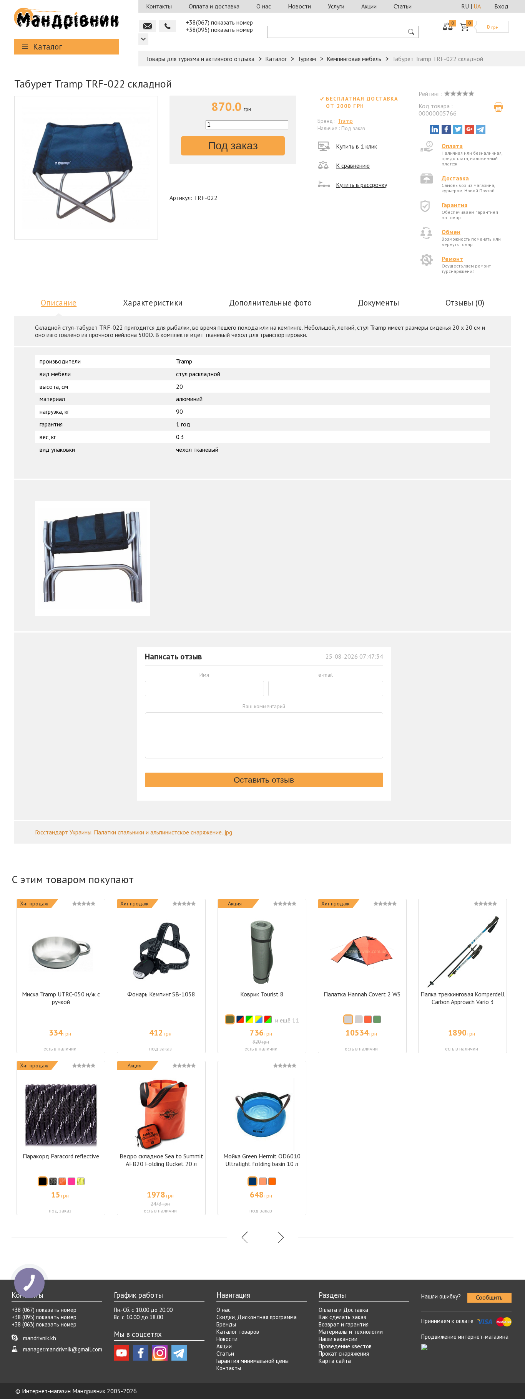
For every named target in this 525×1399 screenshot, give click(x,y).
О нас (263, 6)
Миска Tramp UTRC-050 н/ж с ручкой (61, 998)
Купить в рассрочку (361, 184)
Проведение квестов (345, 1346)
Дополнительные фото (270, 302)
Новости (299, 6)
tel (167, 26)
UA (477, 6)
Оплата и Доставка (343, 1309)
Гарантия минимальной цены (252, 1360)
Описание (58, 302)
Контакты (159, 6)
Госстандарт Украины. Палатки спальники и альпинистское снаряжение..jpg (133, 832)
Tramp (345, 120)
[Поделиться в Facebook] (446, 129)
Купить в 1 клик (356, 146)
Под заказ (233, 146)
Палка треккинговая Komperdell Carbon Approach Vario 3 (462, 998)
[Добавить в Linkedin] (434, 129)
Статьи (403, 6)
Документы (378, 302)
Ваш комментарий (264, 706)
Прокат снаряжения (344, 1353)
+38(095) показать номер (219, 29)
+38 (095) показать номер (44, 1317)
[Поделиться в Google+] (469, 129)
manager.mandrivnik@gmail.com (62, 1349)
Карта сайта (335, 1360)
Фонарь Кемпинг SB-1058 (161, 994)
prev (245, 1237)
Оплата (452, 146)
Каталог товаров (237, 1331)
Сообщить (489, 1297)
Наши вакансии (338, 1339)
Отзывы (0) (464, 302)
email (147, 26)
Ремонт (452, 259)
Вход (501, 6)
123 (143, 39)
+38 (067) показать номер (44, 1309)
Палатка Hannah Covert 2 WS (362, 994)
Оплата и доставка (214, 6)
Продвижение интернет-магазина (464, 1336)
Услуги (336, 6)
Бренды (226, 1324)
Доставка (455, 178)
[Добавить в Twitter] (457, 129)
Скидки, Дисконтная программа (256, 1317)
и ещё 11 (287, 1020)
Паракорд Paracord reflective (61, 1156)
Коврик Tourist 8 (262, 994)
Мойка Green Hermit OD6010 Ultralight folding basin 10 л (262, 1160)
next (279, 1237)
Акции (369, 6)
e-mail (325, 674)
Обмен (451, 232)
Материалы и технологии (351, 1331)
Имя (204, 674)
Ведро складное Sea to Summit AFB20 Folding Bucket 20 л (161, 1160)
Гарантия (454, 205)
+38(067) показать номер (219, 22)
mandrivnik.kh (39, 1338)
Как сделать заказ (342, 1317)
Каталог (47, 46)
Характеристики (153, 302)
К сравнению (353, 165)
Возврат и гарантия (344, 1324)
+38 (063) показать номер (44, 1324)
